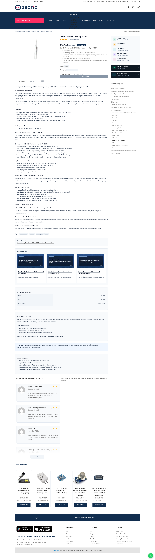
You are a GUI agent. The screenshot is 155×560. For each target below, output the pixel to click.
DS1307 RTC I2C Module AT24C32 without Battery (61, 490)
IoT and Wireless (116, 110)
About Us (21, 1)
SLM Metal (73, 26)
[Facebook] (130, 1)
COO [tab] (42, 81)
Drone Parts (115, 99)
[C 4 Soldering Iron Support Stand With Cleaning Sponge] (24, 478)
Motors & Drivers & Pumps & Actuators (123, 150)
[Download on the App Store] (43, 529)
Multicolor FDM (74, 17)
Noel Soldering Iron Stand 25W (25, 243)
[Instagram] (135, 1)
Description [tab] (21, 81)
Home (50, 20)
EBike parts (114, 102)
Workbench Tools (117, 148)
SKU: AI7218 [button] (81, 45)
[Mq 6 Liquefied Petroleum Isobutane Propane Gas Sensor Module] (80, 478)
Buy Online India (23, 234)
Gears (113, 123)
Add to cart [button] (24, 504)
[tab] (21, 81)
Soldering (32, 234)
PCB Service (86, 20)
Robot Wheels (116, 138)
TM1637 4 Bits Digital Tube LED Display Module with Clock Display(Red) (99, 491)
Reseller (36, 1)
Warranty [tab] (33, 81)
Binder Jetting (74, 28)
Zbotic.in (56, 550)
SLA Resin (74, 21)
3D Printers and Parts (118, 88)
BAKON (67, 66)
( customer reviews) (73, 39)
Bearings (114, 115)
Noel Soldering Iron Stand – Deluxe (44, 243)
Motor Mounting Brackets (119, 130)
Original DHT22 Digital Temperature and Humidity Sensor (43, 490)
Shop (16, 1)
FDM (74, 19)
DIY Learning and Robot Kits (120, 96)
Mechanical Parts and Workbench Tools (29, 31)
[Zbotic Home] (26, 7)
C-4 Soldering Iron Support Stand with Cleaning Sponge (23, 490)
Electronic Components (118, 105)
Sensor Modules (116, 153)
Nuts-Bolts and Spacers (119, 133)
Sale (64, 20)
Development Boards (117, 94)
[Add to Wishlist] (28, 474)
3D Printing (74, 14)
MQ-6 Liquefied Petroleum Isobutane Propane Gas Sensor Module (80, 491)
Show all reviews (37, 457)
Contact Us (29, 1)
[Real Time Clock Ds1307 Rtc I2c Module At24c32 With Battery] (61, 478)
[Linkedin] (137, 1)
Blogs (41, 1)
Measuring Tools (116, 128)
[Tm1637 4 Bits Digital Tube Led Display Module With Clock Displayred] (99, 478)
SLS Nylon (74, 24)
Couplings (115, 120)
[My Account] (128, 7)
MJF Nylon (74, 22)
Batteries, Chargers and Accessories (122, 91)
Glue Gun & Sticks (117, 125)
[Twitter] (132, 1)
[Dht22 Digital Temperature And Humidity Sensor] (42, 478)
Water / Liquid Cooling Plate (120, 145)
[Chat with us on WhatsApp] (150, 555)
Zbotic (46, 234)
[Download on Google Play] (25, 529)
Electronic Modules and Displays (121, 107)
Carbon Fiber (115, 118)
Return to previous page (132, 31)
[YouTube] (139, 1)
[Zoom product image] (36, 49)
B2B (94, 20)
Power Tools (115, 135)
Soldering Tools (116, 143)
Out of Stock (85, 76)
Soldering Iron (39, 234)
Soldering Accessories (46, 31)
